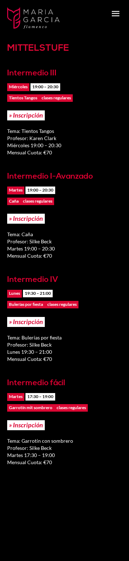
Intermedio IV (32, 279)
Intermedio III (32, 73)
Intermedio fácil (36, 383)
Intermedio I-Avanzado (50, 176)
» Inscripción (26, 115)
